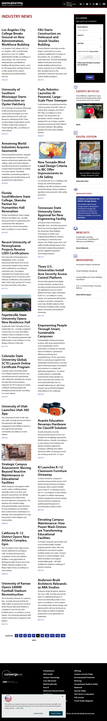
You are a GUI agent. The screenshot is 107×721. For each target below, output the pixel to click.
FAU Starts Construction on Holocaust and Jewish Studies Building (49, 37)
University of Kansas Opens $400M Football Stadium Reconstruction (16, 588)
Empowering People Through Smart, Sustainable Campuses (52, 330)
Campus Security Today (83, 674)
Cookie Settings (38, 713)
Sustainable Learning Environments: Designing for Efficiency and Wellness (87, 239)
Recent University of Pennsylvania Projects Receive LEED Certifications (16, 247)
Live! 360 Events (49, 681)
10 (47, 635)
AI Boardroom (48, 671)
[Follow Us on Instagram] (94, 4)
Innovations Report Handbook (88, 264)
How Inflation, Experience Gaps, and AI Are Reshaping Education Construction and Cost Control (88, 98)
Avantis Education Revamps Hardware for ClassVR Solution (52, 424)
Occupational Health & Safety (86, 684)
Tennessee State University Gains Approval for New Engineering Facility (52, 213)
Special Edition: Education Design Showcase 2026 (90, 174)
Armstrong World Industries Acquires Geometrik (15, 147)
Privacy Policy (94, 51)
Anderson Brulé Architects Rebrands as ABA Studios (52, 583)
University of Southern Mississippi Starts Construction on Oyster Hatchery (14, 96)
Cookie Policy (20, 708)
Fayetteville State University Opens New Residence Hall (16, 318)
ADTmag (77, 671)
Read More (81, 217)
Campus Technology (51, 677)
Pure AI (46, 687)
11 (52, 635)
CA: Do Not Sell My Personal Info (82, 713)
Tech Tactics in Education (84, 694)
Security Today (80, 691)
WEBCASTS (83, 232)
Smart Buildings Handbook (86, 271)
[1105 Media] (12, 693)
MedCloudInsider (50, 684)
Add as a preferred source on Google (71, 4)
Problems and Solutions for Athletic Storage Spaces (88, 200)
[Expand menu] (104, 4)
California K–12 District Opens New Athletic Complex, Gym (15, 538)
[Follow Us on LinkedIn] (81, 4)
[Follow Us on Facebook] (90, 4)
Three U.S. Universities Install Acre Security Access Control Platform (52, 271)
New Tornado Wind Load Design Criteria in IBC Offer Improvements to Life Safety (52, 169)
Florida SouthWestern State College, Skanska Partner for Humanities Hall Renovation (16, 202)
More (78, 124)
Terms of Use (66, 713)
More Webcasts (82, 248)
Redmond (78, 687)
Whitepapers (84, 260)
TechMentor (48, 694)
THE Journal (79, 697)
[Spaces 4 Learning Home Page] (12, 4)
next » (34, 640)
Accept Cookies (56, 713)
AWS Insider (48, 674)
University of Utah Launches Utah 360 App (15, 410)
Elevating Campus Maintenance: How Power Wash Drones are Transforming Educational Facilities (52, 528)
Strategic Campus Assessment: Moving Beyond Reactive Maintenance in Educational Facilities (16, 473)
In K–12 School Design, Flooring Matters (88, 287)
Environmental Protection (84, 677)
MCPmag (78, 681)
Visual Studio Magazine (83, 701)
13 (63, 635)
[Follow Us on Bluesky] (87, 4)
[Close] (62, 696)
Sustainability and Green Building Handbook (89, 278)
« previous (9, 635)
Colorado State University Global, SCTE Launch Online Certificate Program (16, 361)
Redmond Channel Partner (53, 691)
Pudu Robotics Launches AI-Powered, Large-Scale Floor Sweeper (52, 94)
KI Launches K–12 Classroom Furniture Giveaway (52, 470)
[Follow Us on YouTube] (97, 4)
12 (58, 635)
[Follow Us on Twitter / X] (84, 4)
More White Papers (83, 294)
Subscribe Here (82, 181)
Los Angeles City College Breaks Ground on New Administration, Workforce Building (15, 37)
